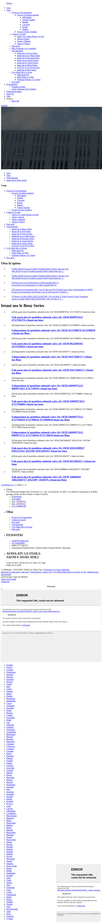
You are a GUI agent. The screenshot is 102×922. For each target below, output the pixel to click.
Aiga (8, 8)
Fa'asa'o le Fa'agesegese (22, 12)
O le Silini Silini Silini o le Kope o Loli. (69, 572)
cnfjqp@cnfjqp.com (20, 541)
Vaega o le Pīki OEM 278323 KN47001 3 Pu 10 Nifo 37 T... (37, 299)
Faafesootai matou (14, 91)
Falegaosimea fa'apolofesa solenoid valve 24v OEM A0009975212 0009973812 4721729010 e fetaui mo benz (47, 387)
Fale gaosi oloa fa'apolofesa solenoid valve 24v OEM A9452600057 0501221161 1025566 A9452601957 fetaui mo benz (48, 449)
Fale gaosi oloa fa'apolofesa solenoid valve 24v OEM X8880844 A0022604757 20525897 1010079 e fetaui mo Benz (46, 478)
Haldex (25, 29)
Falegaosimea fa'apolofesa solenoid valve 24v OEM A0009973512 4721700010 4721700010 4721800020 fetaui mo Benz (47, 418)
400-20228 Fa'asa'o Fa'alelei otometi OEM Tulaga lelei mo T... (38, 278)
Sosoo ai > (9, 485)
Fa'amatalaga (11, 84)
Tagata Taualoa (28, 20)
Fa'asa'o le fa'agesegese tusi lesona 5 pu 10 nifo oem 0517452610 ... (40, 292)
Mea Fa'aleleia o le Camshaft (24, 48)
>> (15, 485)
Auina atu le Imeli (8, 579)
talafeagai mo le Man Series (28, 55)
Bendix (25, 22)
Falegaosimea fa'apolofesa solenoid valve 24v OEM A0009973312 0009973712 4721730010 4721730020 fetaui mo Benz (47, 434)
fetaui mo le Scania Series (28, 60)
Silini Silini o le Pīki (25, 77)
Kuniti (25, 27)
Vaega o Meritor (24, 41)
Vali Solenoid (17, 51)
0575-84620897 (18, 543)
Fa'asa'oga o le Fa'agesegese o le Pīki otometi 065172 (34, 285)
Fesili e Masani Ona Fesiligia (24, 89)
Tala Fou (10, 94)
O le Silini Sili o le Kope (22, 72)
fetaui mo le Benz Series (27, 65)
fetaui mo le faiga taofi (10, 572)
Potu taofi (16, 46)
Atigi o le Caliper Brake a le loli (30, 36)
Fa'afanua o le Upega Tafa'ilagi (56, 570)
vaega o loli (47, 572)
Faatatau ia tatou (18, 87)
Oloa (8, 10)
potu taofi (25, 572)
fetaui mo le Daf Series (26, 70)
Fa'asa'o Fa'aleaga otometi (28, 15)
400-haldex (27, 17)
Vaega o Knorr (23, 39)
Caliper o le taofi (19, 34)
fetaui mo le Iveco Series (27, 53)
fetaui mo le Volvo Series (27, 63)
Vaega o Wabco (23, 44)
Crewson (26, 24)
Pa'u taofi (16, 82)
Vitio (8, 96)
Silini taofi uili (23, 75)
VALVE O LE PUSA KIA (28, 67)
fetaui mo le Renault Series (28, 58)
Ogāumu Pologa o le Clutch (28, 79)
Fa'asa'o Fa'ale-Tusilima (27, 32)
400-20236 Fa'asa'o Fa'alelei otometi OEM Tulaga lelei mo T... (38, 271)
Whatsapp (5, 581)
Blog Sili (15, 101)
